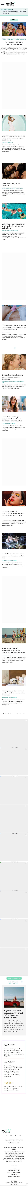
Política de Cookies (14, 1176)
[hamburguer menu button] (2, 5)
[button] (14, 733)
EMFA (14, 1168)
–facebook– (7, 1135)
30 (23, 713)
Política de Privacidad (14, 1172)
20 (20, 713)
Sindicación (14, 1174)
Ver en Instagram (14, 978)
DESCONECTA (13, 982)
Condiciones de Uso (14, 1170)
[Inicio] (10, 6)
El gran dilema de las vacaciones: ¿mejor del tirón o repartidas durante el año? (13, 1014)
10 (17, 713)
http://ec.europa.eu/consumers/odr (14, 1161)
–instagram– (11, 1135)
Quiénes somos (14, 1142)
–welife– (20, 1135)
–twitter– (16, 1135)
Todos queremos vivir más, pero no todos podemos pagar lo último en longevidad (14, 11)
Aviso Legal (14, 1165)
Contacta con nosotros (14, 1140)
